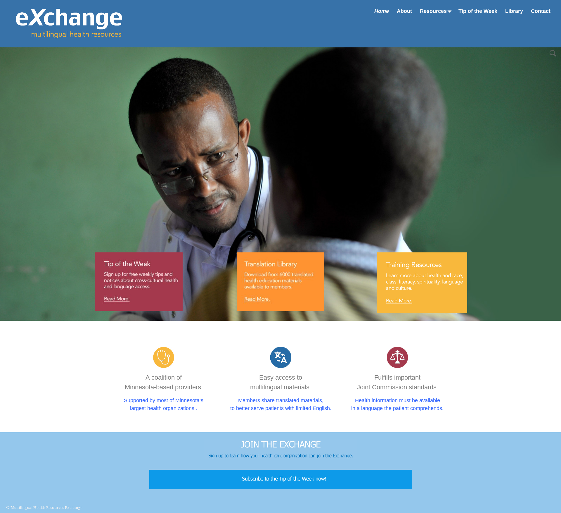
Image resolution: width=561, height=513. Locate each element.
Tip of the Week (477, 11)
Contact (540, 11)
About (404, 11)
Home (381, 11)
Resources (433, 11)
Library (514, 11)
